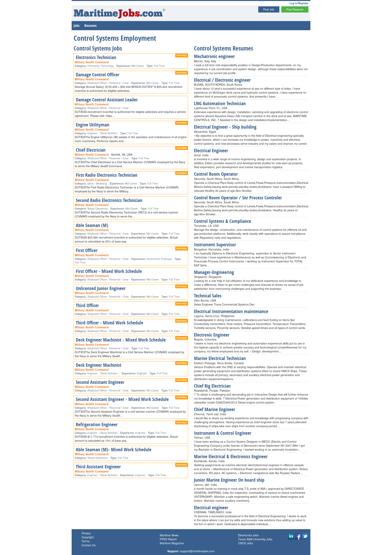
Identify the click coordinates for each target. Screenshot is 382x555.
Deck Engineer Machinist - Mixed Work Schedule (121, 340)
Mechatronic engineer (214, 56)
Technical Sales (207, 295)
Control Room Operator (216, 174)
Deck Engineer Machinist (98, 365)
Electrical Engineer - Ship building (225, 127)
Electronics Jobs (248, 535)
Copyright (88, 537)
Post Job (268, 9)
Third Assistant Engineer (98, 466)
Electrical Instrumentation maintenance (231, 311)
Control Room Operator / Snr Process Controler (238, 197)
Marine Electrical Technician (220, 358)
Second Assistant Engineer (100, 382)
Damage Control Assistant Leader (107, 99)
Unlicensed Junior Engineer (101, 288)
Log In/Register (298, 3)
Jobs (77, 25)
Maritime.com (119, 14)
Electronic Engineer (211, 335)
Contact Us (89, 545)
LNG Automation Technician (220, 103)
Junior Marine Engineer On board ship (229, 480)
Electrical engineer (211, 507)
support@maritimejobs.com (197, 551)
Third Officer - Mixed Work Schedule (109, 322)
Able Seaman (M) (92, 225)
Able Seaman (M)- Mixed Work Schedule (113, 449)
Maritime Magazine (172, 543)
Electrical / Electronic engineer (222, 80)
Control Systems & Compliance (222, 221)
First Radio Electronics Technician (106, 175)
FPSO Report (168, 539)
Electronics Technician (96, 57)
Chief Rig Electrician (212, 386)
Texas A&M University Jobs (255, 539)
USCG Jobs (245, 543)
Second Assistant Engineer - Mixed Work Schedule (122, 399)
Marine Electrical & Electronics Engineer (231, 456)
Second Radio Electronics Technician (109, 200)
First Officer (86, 250)
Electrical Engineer (211, 150)
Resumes (90, 25)
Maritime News (169, 535)
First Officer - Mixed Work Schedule (109, 271)
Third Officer (87, 305)
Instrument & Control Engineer (222, 433)
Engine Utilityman (92, 124)
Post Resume (294, 9)
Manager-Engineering (214, 272)
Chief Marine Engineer (214, 409)
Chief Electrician (90, 150)
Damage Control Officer (97, 74)
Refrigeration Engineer (97, 424)
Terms (86, 541)
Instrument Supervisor (215, 244)
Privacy (86, 533)
